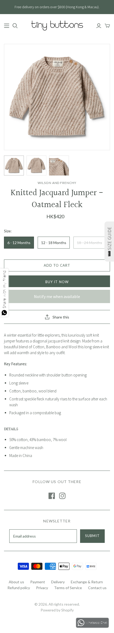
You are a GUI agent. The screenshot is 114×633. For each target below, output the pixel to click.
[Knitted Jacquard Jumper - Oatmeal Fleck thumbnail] (14, 165)
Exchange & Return (87, 582)
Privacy (42, 587)
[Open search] (15, 25)
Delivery (58, 582)
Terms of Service (68, 587)
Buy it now (56, 282)
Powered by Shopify (57, 610)
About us (16, 582)
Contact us (97, 587)
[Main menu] (6, 25)
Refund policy (18, 587)
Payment (37, 582)
